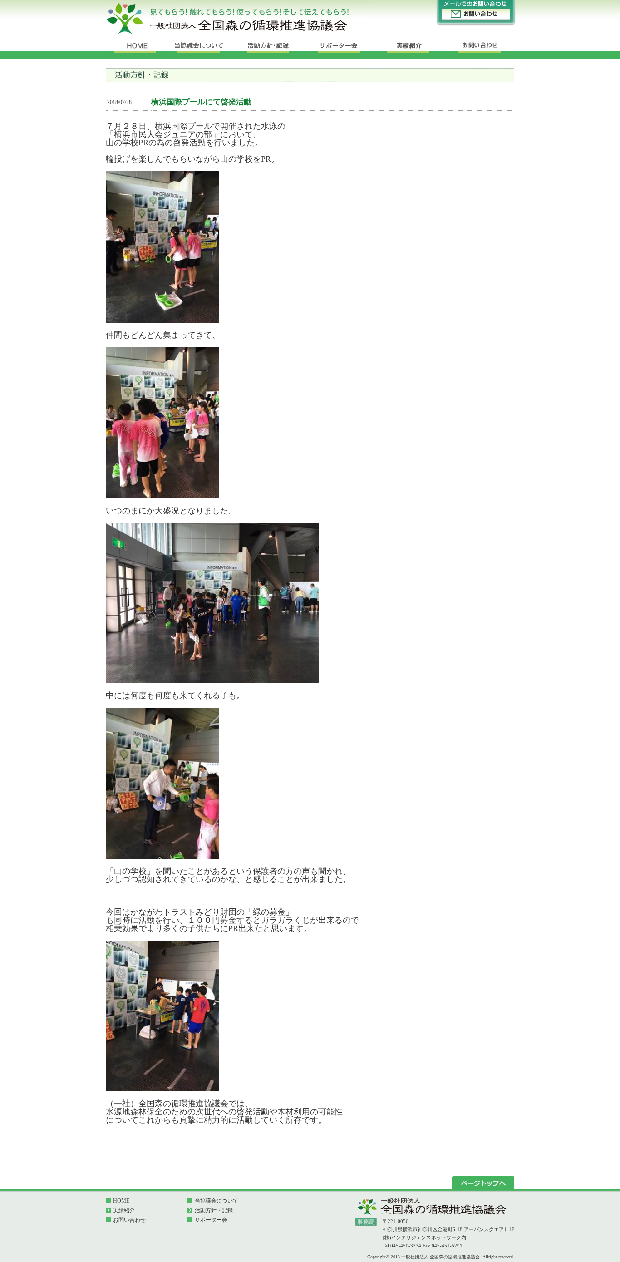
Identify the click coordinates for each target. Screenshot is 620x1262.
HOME (121, 1201)
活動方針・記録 (214, 1210)
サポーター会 (211, 1220)
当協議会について (216, 1201)
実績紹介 (124, 1210)
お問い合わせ (129, 1220)
